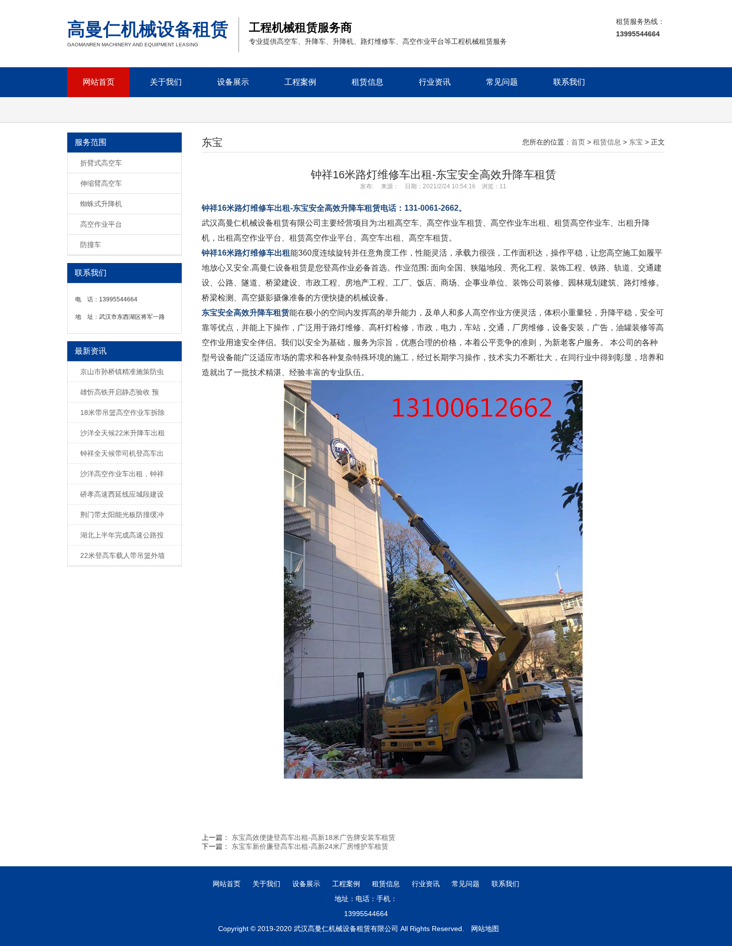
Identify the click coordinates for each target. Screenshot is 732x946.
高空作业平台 (101, 224)
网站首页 (99, 82)
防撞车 (90, 245)
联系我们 (569, 82)
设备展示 (233, 82)
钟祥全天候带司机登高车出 (122, 453)
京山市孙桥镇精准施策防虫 (122, 372)
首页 (578, 142)
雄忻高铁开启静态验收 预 (119, 392)
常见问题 (502, 82)
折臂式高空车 (101, 163)
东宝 (636, 142)
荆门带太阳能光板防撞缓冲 (122, 515)
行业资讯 (435, 82)
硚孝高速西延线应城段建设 (122, 494)
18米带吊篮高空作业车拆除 (122, 412)
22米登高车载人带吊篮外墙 (122, 555)
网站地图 (485, 929)
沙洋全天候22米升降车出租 (122, 433)
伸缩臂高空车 (101, 183)
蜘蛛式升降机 (101, 204)
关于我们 (166, 82)
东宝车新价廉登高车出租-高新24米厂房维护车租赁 (310, 846)
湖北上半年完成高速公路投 (122, 535)
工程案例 (300, 82)
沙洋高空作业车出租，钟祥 (122, 474)
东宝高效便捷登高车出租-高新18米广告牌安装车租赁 (313, 837)
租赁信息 (367, 82)
